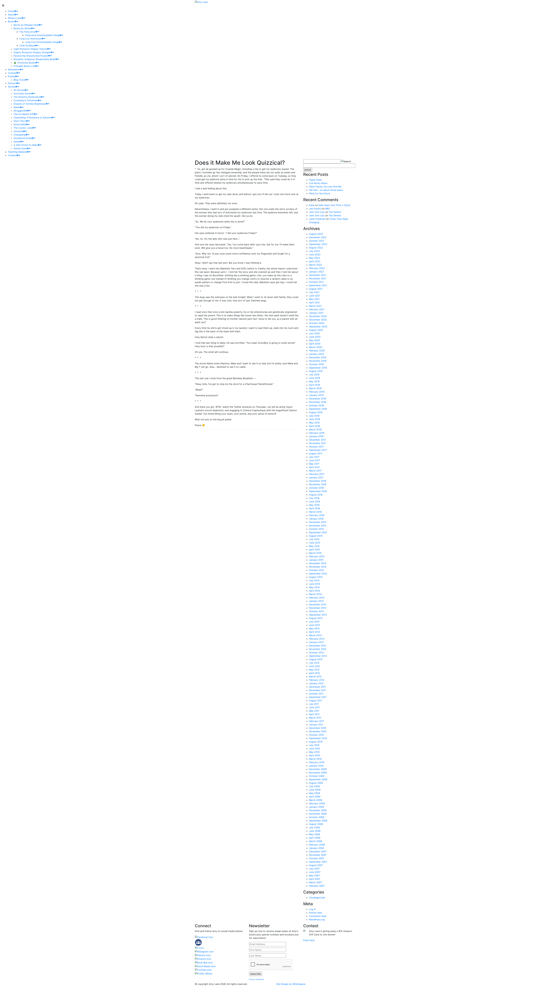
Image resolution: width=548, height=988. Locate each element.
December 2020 (318, 316)
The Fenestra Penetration (27, 96)
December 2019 (317, 357)
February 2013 (316, 638)
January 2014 (316, 601)
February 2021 (316, 309)
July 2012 (314, 662)
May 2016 (314, 505)
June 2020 (315, 336)
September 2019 (318, 367)
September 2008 (318, 820)
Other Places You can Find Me (325, 186)
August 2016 (316, 494)
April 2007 (314, 878)
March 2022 (315, 264)
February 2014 (316, 597)
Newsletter (14, 69)
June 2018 (314, 419)
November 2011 (317, 690)
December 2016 (317, 480)
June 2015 (314, 542)
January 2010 (316, 765)
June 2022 (315, 254)
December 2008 (318, 810)
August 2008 (316, 824)
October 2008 (316, 817)
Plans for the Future (319, 193)
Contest (12, 72)
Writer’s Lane (15, 18)
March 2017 (315, 470)
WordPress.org (317, 919)
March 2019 (315, 388)
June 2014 (314, 583)
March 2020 (315, 347)
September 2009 (318, 779)
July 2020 (314, 333)
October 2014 (316, 570)
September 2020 (318, 326)
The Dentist (335, 212)
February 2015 (316, 556)
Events (11, 76)
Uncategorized (317, 897)
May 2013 (314, 628)
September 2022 (318, 244)
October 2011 (316, 693)
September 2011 (317, 697)
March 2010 (315, 758)
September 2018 (318, 408)
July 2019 (314, 374)
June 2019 (314, 378)
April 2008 (314, 837)
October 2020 (316, 323)
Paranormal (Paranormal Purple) (31, 55)
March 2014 (315, 594)
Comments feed (317, 916)
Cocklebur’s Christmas (26, 100)
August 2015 (316, 535)
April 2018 (314, 426)
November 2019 (317, 360)
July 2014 (314, 580)
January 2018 (316, 436)
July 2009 (314, 786)
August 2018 (316, 412)
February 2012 (316, 679)
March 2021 (315, 306)
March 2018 (315, 429)
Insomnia (18, 131)
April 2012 (314, 673)
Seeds (17, 141)
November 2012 (317, 649)
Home (11, 11)
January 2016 (316, 518)
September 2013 (318, 614)
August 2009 (316, 782)
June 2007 (314, 872)
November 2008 (318, 813)
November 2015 (317, 525)
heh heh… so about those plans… (326, 190)
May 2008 (314, 834)
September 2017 (318, 450)
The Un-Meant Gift (24, 114)
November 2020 (318, 319)
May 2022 (314, 257)
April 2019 (314, 384)
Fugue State (315, 179)
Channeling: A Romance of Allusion (32, 117)
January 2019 (316, 395)
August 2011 (315, 700)
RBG (327, 208)
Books (11, 21)
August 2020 (316, 330)
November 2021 (317, 278)
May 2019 (314, 381)
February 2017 (316, 474)
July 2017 (314, 456)
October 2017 (316, 446)
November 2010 (317, 731)
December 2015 (317, 522)
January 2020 (316, 354)
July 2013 (314, 621)
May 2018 (314, 422)
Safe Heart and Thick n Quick (334, 205)
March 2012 (315, 676)
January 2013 (316, 642)
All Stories (19, 90)
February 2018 (316, 432)
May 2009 (314, 793)
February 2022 (317, 268)
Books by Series (22, 28)
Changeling (20, 134)
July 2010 (314, 745)
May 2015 (314, 546)
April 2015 (314, 549)
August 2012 (316, 659)
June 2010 (314, 748)
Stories (11, 86)
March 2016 (315, 511)
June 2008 (315, 830)
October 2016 (316, 487)
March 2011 (315, 717)
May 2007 (314, 875)
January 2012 (316, 683)
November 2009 (318, 772)
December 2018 (317, 398)
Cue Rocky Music (318, 183)
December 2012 (317, 645)
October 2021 (316, 281)
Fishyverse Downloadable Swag (42, 35)
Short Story (20, 121)
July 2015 (314, 539)
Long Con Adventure (30, 38)
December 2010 (317, 728)
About (11, 14)
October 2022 (316, 240)
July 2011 (314, 704)
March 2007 (315, 882)
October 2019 (316, 364)
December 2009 (318, 769)
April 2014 (314, 590)
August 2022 (316, 247)
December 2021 (317, 275)
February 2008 (317, 844)
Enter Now (309, 940)
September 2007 (318, 861)
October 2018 (316, 405)
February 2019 (316, 391)
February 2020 (317, 350)
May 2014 (314, 587)
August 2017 (315, 453)
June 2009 (315, 789)
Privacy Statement (256, 979)
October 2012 (316, 652)
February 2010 (316, 762)
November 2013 (317, 607)
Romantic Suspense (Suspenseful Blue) (34, 59)
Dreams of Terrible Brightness (30, 103)
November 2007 (318, 854)
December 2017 (317, 439)
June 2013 (314, 625)
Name (17, 107)
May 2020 (314, 340)
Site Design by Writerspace (290, 984)
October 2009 (316, 776)
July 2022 (314, 251)
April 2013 (314, 631)
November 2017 (317, 443)
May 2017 (314, 463)
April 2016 (314, 508)
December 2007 (317, 851)
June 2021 (314, 295)
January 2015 (316, 559)
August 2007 (316, 865)
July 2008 (314, 827)
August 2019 (316, 371)
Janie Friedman (317, 218)
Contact (12, 155)
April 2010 (314, 755)
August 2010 (316, 741)
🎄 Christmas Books (24, 62)
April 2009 (314, 796)
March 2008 (315, 841)
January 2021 (316, 312)
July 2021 (314, 292)
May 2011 (314, 710)
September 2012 (318, 655)
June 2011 (314, 707)
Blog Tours (19, 79)
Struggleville (20, 110)
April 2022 (314, 261)
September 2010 (318, 738)
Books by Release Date (26, 24)
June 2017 (314, 460)
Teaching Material (17, 151)
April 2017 (314, 467)
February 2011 (316, 721)
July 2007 (314, 868)
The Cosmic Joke (23, 127)
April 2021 (314, 302)
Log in (312, 909)
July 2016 (314, 498)
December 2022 (318, 237)
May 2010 (314, 752)
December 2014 (317, 563)
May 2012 (314, 669)
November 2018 (317, 402)
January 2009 (316, 806)
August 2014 (316, 577)
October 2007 (316, 858)
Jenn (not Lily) (317, 212)
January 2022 (316, 271)
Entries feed (315, 912)
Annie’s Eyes (20, 148)
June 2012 (314, 666)
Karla (311, 205)
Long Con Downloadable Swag (42, 42)
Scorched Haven (22, 93)
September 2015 (318, 532)
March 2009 (315, 800)
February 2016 (316, 515)
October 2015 (316, 529)
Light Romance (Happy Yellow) (30, 48)
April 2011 (314, 714)
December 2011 (317, 686)
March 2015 (315, 553)
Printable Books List (24, 66)
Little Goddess (27, 45)
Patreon (12, 83)
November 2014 (317, 566)
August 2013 (316, 618)
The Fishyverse (27, 31)
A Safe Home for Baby (26, 145)
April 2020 (314, 343)
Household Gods (23, 138)
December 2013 (317, 604)
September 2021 (318, 285)
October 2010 (316, 734)
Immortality (20, 124)
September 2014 (318, 573)
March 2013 (315, 635)
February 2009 (317, 803)
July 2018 (314, 415)
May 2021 (314, 299)
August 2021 (316, 288)
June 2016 (314, 501)
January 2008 (316, 848)
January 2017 (316, 477)
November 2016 (317, 484)
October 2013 (316, 611)
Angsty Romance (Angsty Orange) (32, 52)
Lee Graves (315, 208)
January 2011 (316, 724)
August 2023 (316, 233)
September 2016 (318, 491)
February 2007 (317, 885)
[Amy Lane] (201, 1)
